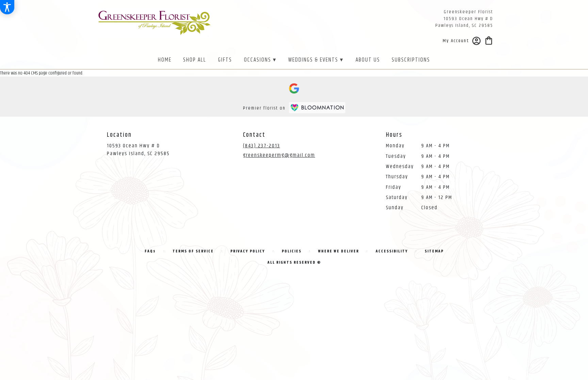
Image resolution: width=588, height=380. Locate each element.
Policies (291, 251)
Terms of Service (193, 251)
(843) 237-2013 (261, 146)
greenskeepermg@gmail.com (279, 155)
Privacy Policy (247, 251)
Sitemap (434, 251)
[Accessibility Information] (7, 7)
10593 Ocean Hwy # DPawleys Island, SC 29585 (138, 150)
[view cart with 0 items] (489, 40)
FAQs (150, 251)
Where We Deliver (338, 251)
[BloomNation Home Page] (317, 107)
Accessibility (392, 251)
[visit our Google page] (294, 88)
